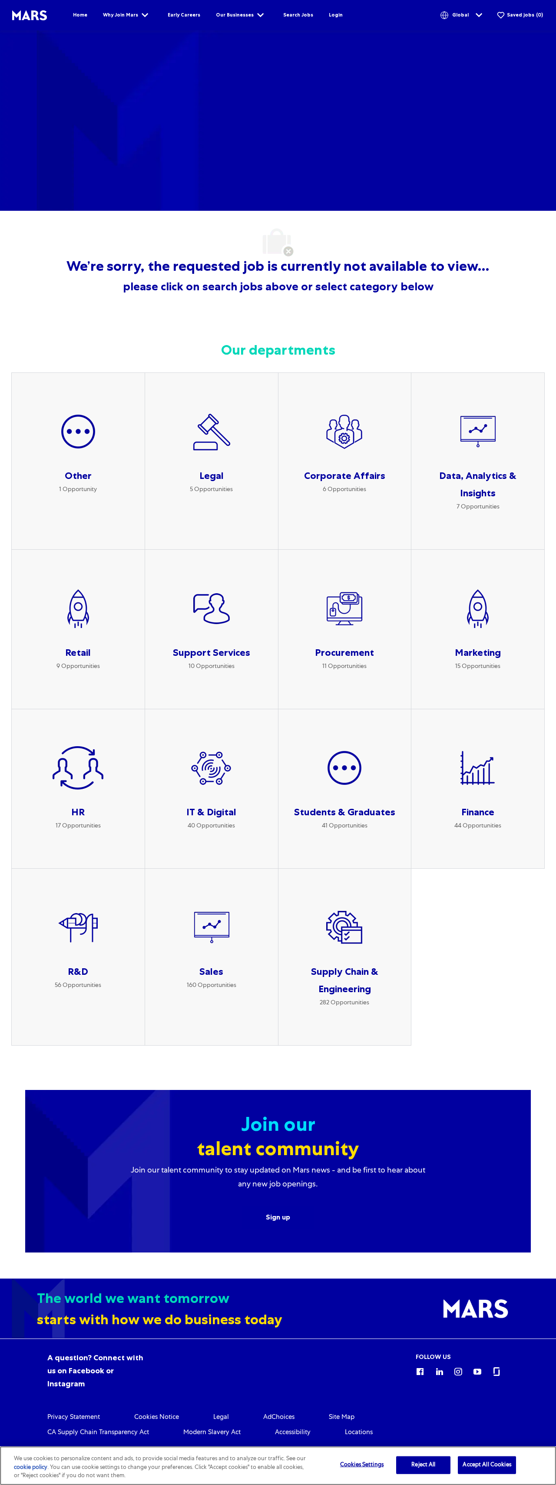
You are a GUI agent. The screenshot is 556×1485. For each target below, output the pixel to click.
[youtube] (477, 1370)
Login (336, 15)
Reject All (423, 1465)
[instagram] (458, 1370)
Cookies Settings (362, 1465)
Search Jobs (298, 15)
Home (80, 15)
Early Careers (184, 15)
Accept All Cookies (487, 1465)
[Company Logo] (29, 15)
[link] (95, 1371)
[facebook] (420, 1370)
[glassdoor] (496, 1370)
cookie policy (30, 1468)
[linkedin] (439, 1370)
